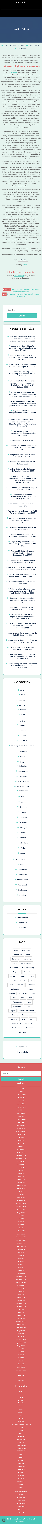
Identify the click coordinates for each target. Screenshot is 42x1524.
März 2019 (21, 1228)
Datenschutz (22, 917)
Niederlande (22, 869)
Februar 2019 (21, 1231)
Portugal (23, 827)
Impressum (22, 923)
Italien (25, 264)
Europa (22, 762)
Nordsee (12, 993)
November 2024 (21, 1107)
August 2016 (21, 1285)
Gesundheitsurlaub (22, 859)
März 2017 (21, 1267)
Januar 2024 (21, 1116)
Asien (22, 721)
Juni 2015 (21, 1310)
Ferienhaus (14, 967)
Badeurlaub (18, 955)
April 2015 (21, 1313)
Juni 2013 (21, 1352)
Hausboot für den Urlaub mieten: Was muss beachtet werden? (23, 655)
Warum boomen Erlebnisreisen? (22, 582)
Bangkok (23, 725)
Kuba (23, 715)
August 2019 (21, 1213)
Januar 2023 (21, 1128)
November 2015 (21, 1307)
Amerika (22, 705)
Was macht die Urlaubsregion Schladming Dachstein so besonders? (22, 553)
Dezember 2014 (21, 1322)
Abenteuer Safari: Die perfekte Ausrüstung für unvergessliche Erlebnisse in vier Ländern (22, 383)
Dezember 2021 (21, 1155)
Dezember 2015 (21, 1303)
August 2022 (21, 1134)
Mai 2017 (21, 1261)
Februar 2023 (21, 1125)
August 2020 (21, 1189)
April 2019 (21, 1225)
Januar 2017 (21, 1273)
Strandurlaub (27, 1015)
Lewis (11, 985)
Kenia (23, 694)
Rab (22, 998)
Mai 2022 (21, 1143)
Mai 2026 (21, 1089)
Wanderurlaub (16, 1028)
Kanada (23, 710)
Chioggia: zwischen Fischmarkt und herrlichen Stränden (22, 446)
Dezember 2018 (21, 1237)
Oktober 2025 (21, 1095)
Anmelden (21, 1381)
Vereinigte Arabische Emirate (23, 745)
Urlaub (32, 1019)
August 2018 (21, 1249)
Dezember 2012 (21, 1370)
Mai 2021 (21, 1174)
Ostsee (14, 998)
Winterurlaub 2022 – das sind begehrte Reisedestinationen (22, 615)
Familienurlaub (26, 963)
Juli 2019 (21, 1216)
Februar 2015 (21, 1316)
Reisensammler (21, 2)
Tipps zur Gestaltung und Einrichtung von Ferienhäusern (21, 372)
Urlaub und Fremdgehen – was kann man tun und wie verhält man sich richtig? (22, 591)
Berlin (28, 955)
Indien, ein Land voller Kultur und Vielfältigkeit (22, 470)
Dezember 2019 (21, 1204)
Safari (29, 1002)
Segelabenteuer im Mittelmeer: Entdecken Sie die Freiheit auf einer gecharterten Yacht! (22, 403)
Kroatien (23, 807)
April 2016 (21, 1294)
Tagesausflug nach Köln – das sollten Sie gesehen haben (21, 543)
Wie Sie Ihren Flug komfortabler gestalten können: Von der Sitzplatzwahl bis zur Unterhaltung (22, 422)
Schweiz (23, 832)
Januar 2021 (21, 1183)
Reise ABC (23, 928)
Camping (15, 959)
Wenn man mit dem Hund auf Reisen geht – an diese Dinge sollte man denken (22, 394)
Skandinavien (22, 880)
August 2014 (21, 1331)
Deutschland (23, 771)
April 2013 (21, 1358)
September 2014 (21, 1328)
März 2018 (21, 1258)
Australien (23, 752)
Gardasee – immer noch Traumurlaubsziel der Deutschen (22, 495)
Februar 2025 (21, 1104)
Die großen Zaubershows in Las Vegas (22, 456)
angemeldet (19, 276)
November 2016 (21, 1279)
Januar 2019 (21, 1234)
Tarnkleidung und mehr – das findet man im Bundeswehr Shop (22, 665)
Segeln (12, 1011)
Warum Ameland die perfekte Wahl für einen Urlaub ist (22, 512)
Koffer (13, 980)
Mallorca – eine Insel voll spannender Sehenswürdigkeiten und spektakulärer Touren (22, 478)
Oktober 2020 (21, 1186)
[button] (3, 1520)
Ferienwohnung (28, 967)
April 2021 (21, 1176)
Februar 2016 (21, 1297)
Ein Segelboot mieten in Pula (21, 504)
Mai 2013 (21, 1355)
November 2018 (21, 1240)
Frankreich (23, 776)
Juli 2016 (21, 1288)
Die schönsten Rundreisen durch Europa (22, 648)
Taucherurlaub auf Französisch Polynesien (22, 608)
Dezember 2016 (21, 1276)
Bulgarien (23, 766)
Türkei (23, 848)
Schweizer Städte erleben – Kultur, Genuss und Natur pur (22, 365)
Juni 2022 (21, 1140)
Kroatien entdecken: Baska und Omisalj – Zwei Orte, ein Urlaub (22, 356)
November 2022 (21, 1131)
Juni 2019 (21, 1219)
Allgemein (23, 700)
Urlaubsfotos (17, 1023)
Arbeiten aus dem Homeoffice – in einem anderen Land (22, 575)
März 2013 (21, 1361)
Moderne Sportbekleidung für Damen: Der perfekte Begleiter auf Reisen (22, 348)
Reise (30, 998)
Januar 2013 (21, 1367)
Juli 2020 (21, 1192)
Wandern (22, 895)
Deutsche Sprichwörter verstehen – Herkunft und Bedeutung (22, 625)
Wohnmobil (22, 1032)
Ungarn (23, 853)
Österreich (23, 822)
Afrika (22, 690)
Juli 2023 (21, 1122)
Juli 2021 (21, 1167)
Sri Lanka (23, 740)
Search (22, 316)
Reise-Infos (22, 875)
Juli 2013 (21, 1349)
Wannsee (29, 1028)
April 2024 (21, 1110)
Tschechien (23, 843)
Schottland (23, 790)
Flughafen (16, 972)
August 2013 (21, 1346)
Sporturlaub (22, 885)
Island (23, 797)
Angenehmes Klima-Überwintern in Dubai (22, 634)
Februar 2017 (21, 1270)
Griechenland (23, 781)
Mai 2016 (21, 1291)
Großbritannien (23, 786)
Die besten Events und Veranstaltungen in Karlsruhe (21, 432)
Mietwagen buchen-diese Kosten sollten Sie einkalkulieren (22, 519)
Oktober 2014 (21, 1325)
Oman (23, 735)
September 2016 (21, 1282)
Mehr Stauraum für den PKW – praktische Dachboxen (22, 535)
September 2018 (21, 1246)
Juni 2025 (21, 1098)
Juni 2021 (21, 1170)
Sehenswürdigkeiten (26, 1011)
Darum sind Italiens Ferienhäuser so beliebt (22, 641)
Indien (23, 730)
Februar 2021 (21, 1180)
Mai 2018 (21, 1255)
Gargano (13, 72)
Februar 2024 (21, 1113)
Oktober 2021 (21, 1161)
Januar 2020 (21, 1201)
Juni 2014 (21, 1334)
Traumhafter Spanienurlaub (21, 462)
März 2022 (21, 1146)
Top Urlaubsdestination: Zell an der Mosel (22, 528)
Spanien (23, 838)
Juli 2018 (21, 1252)
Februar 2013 (21, 1364)
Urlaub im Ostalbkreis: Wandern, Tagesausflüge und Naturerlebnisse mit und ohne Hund (22, 339)
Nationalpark (15, 989)
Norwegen (23, 817)
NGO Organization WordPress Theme (20, 1519)
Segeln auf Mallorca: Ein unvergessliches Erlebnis (20, 411)
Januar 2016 (21, 1300)
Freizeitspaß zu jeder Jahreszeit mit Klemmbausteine (22, 568)
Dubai (22, 757)
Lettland (23, 812)
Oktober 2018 (21, 1243)
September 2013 (21, 1343)
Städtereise (22, 890)
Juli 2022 (21, 1137)
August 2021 (21, 1164)
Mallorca (20, 985)
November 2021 (21, 1158)
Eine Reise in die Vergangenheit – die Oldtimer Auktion (22, 599)
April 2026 (21, 1092)
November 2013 (21, 1340)
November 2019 (21, 1207)
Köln (31, 980)
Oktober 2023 (21, 1119)
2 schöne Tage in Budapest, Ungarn (22, 487)
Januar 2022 (21, 1152)
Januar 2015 (21, 1319)
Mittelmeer (31, 985)
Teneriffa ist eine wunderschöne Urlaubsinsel (22, 561)
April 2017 (21, 1264)
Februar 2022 (21, 1149)
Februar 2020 (21, 1198)
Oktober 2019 (21, 1210)
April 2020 (21, 1195)
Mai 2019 (21, 1222)
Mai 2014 (21, 1337)
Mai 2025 (21, 1101)
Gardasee (14, 976)
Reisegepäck (18, 1002)
